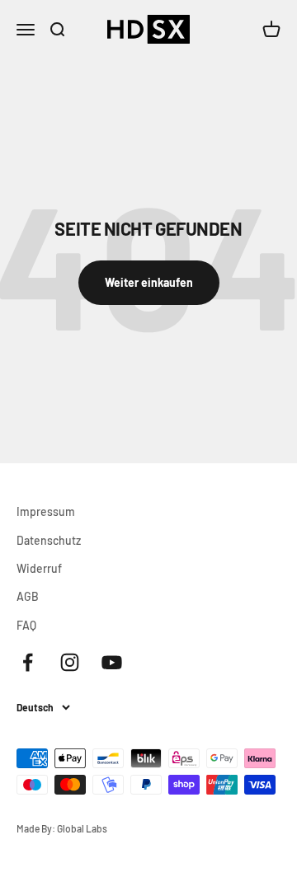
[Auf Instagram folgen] (70, 662)
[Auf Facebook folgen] (27, 662)
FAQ (26, 625)
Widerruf (39, 568)
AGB (27, 596)
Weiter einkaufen (149, 282)
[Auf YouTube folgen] (112, 662)
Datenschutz (48, 540)
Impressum (45, 511)
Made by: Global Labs (61, 828)
